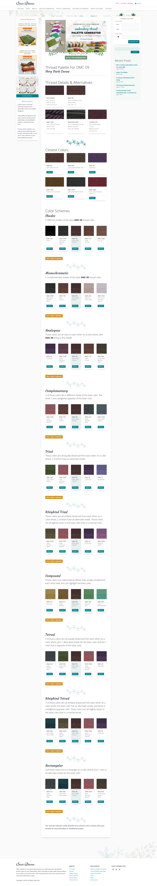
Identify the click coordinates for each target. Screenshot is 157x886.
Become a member (127, 3)
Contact (71, 871)
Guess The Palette (121, 72)
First (117, 24)
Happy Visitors (73, 873)
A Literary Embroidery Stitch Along (125, 79)
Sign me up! (133, 42)
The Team (72, 869)
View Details (27, 96)
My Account (94, 880)
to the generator (77, 57)
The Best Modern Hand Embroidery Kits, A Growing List (126, 92)
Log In (138, 3)
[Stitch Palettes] (46, 3)
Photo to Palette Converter (98, 869)
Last (117, 29)
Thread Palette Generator (98, 871)
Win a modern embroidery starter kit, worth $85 (127, 66)
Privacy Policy (73, 878)
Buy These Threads (54, 258)
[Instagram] (119, 869)
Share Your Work (95, 873)
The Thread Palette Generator (125, 85)
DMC (19, 124)
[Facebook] (113, 869)
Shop (117, 3)
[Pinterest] (116, 869)
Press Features (73, 875)
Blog (91, 878)
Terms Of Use (73, 880)
